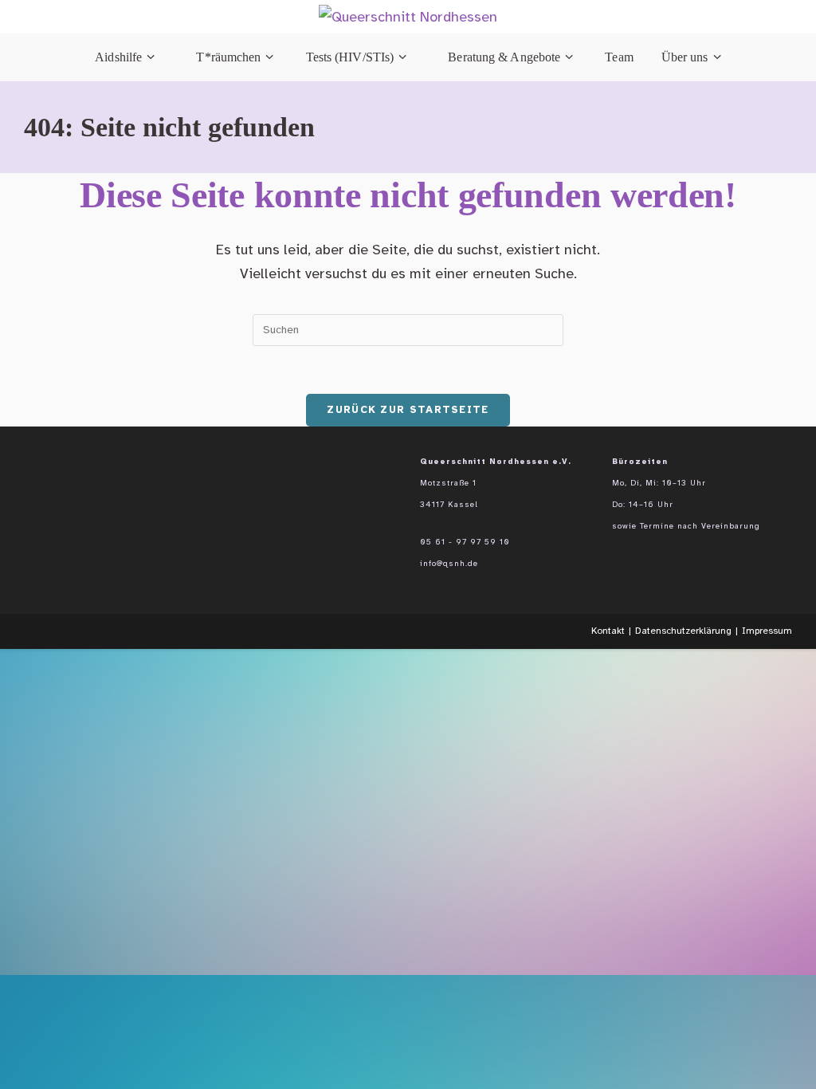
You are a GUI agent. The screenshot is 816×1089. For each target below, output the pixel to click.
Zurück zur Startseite (407, 409)
